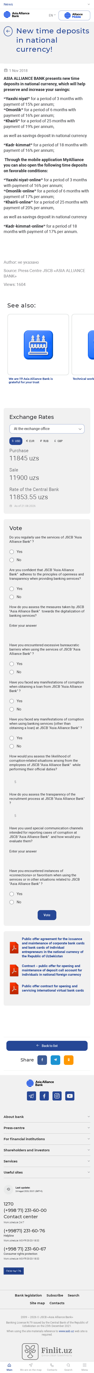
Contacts (57, 1303)
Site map (37, 1303)
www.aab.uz (66, 1331)
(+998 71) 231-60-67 (25, 1249)
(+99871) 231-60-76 (24, 1230)
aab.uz (16, 15)
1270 (8, 1204)
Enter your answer (23, 626)
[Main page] (8, 31)
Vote (47, 915)
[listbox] (47, 429)
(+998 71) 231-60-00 (25, 1210)
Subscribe (55, 1295)
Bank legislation (28, 1295)
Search (73, 1295)
